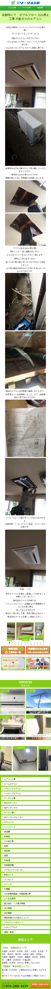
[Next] (41, 631)
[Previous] (9, 631)
